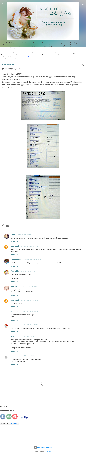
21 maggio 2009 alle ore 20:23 (27, 286)
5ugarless (48, 451)
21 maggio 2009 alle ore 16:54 (29, 246)
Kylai (12, 336)
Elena (13, 235)
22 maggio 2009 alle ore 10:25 (28, 311)
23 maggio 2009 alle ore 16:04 (24, 336)
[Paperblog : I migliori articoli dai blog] (23, 419)
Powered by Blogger (44, 447)
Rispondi (14, 241)
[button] (83, 65)
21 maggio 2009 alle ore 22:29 (29, 300)
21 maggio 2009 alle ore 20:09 (30, 271)
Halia (13, 356)
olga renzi (15, 246)
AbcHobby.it (15, 271)
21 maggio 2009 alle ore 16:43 (25, 235)
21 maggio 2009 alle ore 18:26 (31, 259)
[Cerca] (83, 4)
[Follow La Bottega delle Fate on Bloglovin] (9, 424)
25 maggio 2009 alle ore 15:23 (25, 356)
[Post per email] (7, 227)
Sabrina (14, 287)
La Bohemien (16, 260)
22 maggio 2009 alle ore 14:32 (28, 325)
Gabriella (14, 325)
